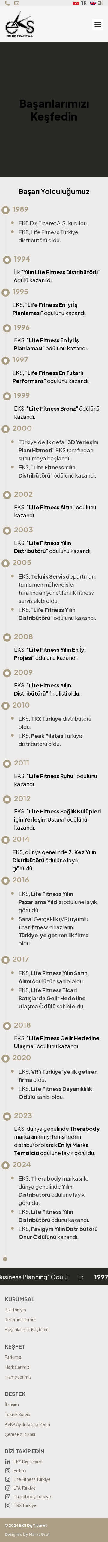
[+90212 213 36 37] (8, 3)
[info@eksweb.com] (17, 3)
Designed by (27, 1534)
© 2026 (26, 1525)
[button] (97, 24)
